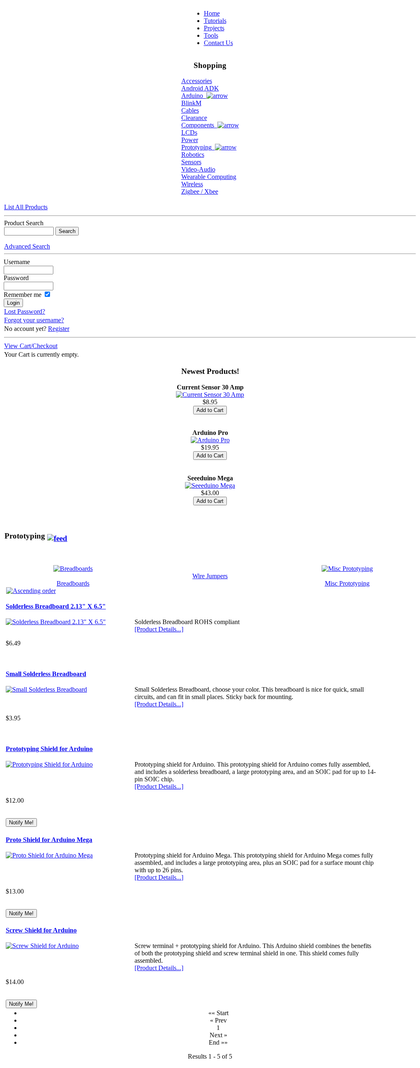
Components (199, 125)
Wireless (192, 184)
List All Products (26, 207)
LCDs (189, 132)
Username (17, 261)
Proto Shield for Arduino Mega (49, 839)
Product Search (23, 222)
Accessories (196, 80)
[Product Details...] (159, 629)
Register (58, 328)
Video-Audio (198, 169)
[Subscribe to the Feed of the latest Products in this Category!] (57, 536)
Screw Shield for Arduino (41, 930)
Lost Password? (24, 311)
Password (16, 277)
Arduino (193, 95)
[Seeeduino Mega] (210, 485)
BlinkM (191, 103)
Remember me (22, 294)
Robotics (192, 154)
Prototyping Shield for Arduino (49, 748)
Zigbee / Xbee (199, 191)
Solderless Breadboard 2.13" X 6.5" (56, 606)
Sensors (191, 161)
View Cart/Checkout (30, 345)
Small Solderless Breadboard (46, 673)
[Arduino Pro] (210, 440)
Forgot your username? (34, 320)
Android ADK (200, 88)
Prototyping (198, 147)
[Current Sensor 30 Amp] (210, 394)
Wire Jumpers (210, 575)
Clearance (194, 117)
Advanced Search (27, 246)
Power (189, 139)
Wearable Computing (208, 176)
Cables (190, 110)
